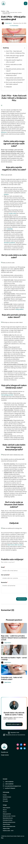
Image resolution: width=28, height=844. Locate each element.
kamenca (4, 132)
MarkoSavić (8, 23)
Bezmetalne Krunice (8, 818)
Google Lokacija (5, 755)
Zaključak (9, 87)
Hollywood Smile (7, 814)
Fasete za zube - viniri (8, 830)
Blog (2, 838)
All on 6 (4, 811)
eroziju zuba (12, 213)
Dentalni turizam (7, 797)
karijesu (6, 194)
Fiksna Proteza (6, 824)
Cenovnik (5, 799)
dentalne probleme (9, 242)
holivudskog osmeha (7, 395)
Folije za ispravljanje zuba (9, 826)
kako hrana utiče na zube (14, 545)
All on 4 (4, 809)
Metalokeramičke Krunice (9, 822)
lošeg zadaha (19, 309)
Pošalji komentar (21, 599)
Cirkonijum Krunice (7, 820)
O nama (5, 795)
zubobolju (10, 229)
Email (3, 567)
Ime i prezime (5, 575)
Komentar (4, 582)
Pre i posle (5, 801)
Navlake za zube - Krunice (9, 816)
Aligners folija (6, 828)
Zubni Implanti (6, 807)
